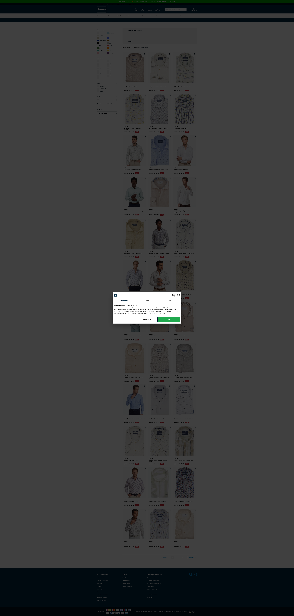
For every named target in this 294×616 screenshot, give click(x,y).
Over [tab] (170, 300)
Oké (169, 319)
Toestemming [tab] (124, 300)
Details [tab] (147, 300)
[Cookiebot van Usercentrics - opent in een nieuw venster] (173, 295)
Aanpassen (146, 319)
